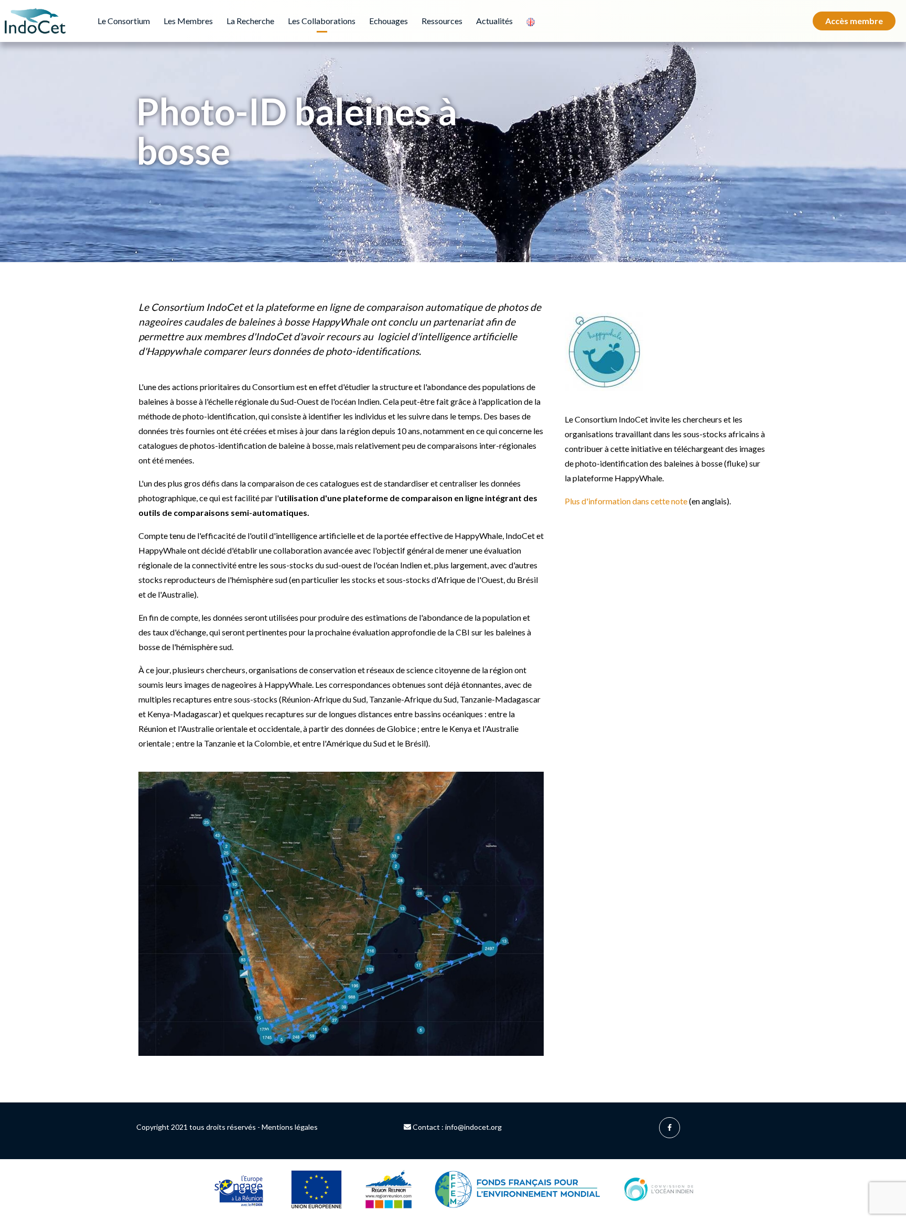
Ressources (442, 21)
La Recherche (250, 21)
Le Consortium (124, 21)
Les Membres (188, 21)
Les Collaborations (321, 21)
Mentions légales (290, 1126)
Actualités (494, 21)
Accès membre (854, 21)
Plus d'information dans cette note (626, 501)
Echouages (388, 21)
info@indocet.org (473, 1126)
